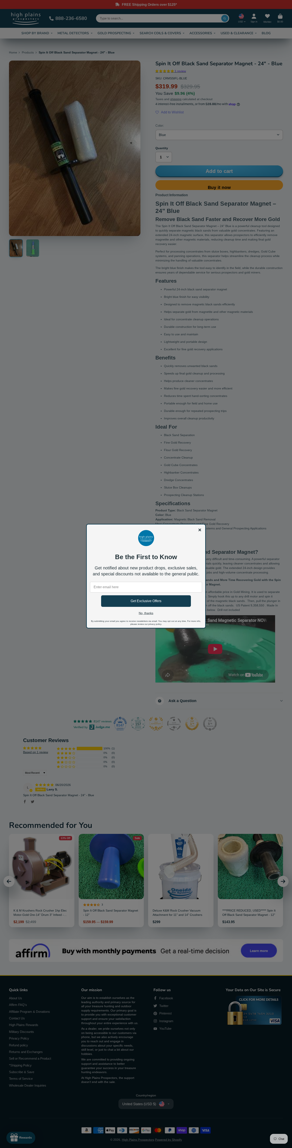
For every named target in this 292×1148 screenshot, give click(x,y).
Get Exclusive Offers (146, 601)
